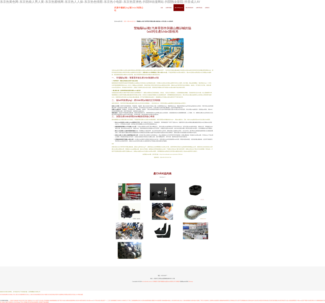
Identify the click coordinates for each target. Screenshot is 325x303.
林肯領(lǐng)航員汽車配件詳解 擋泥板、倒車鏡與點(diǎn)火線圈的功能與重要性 (162, 231)
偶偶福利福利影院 (224, 300)
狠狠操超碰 (320, 300)
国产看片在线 (61, 300)
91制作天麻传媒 (14, 300)
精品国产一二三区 (105, 300)
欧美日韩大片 (312, 300)
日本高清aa (17, 302)
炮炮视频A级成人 (167, 300)
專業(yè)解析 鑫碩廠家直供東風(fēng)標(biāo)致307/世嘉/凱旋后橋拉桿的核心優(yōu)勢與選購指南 (195, 192)
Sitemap (191, 281)
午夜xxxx (299, 300)
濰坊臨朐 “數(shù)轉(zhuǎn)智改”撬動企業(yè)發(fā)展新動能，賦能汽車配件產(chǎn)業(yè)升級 (195, 231)
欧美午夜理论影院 (81, 300)
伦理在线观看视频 (146, 300)
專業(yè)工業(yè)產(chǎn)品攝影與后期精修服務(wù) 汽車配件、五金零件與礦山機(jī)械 (162, 192)
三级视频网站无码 (136, 300)
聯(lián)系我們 (189, 7)
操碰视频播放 (53, 300)
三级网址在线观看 (214, 300)
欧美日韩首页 (282, 300)
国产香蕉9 (305, 300)
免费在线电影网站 (71, 300)
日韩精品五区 (233, 300)
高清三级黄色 (28, 300)
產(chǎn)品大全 (179, 7)
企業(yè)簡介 (169, 7)
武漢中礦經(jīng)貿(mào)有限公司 (166, 281)
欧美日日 (21, 300)
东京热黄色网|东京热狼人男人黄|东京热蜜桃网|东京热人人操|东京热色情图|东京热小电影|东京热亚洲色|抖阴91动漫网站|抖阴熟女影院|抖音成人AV (39, 294)
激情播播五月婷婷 (116, 300)
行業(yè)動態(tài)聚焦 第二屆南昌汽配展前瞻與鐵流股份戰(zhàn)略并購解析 (129, 231)
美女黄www (90, 300)
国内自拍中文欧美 (253, 300)
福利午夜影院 (9, 302)
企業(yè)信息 (199, 7)
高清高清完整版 (273, 300)
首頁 (162, 7)
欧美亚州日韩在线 (264, 300)
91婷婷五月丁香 (126, 300)
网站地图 (80, 294)
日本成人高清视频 (44, 300)
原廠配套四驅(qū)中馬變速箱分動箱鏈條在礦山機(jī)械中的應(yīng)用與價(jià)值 (195, 211)
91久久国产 (36, 300)
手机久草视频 (24, 302)
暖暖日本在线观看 (156, 300)
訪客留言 (207, 7)
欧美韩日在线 (176, 300)
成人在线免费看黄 (291, 300)
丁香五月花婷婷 (204, 300)
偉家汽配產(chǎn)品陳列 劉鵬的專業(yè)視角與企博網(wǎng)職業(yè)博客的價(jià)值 (129, 192)
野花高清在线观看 (33, 302)
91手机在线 (97, 300)
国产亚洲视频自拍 (243, 300)
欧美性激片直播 (195, 300)
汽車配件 (155, 281)
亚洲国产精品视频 (43, 302)
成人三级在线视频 (185, 300)
